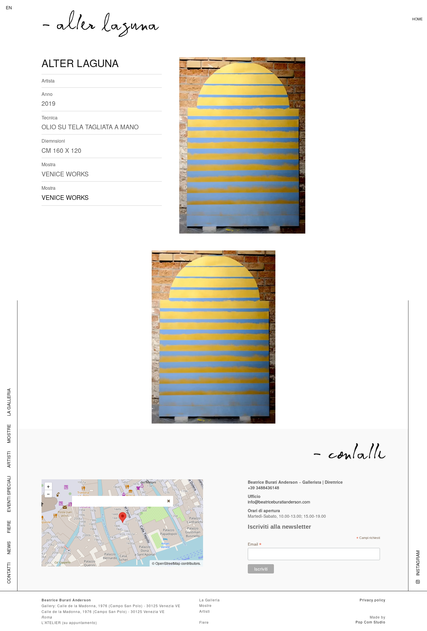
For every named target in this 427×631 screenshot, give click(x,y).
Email (254, 544)
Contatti (9, 573)
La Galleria (9, 402)
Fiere (9, 526)
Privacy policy (372, 599)
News (9, 547)
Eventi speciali (9, 494)
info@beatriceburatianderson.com (279, 502)
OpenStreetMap (167, 563)
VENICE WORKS (65, 197)
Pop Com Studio (370, 621)
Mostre (9, 433)
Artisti (9, 459)
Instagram (417, 563)
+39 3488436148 (263, 487)
